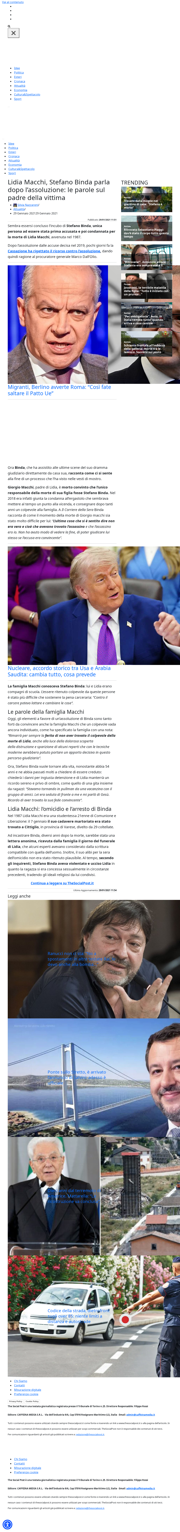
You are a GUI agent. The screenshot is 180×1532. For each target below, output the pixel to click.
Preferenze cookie (26, 1394)
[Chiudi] (13, 33)
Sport (17, 99)
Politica (19, 72)
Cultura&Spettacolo (27, 94)
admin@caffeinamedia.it (140, 1414)
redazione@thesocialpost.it (90, 1434)
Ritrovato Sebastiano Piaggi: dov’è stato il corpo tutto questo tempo (146, 233)
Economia (20, 90)
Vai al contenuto (13, 2)
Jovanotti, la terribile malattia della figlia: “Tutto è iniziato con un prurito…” (146, 291)
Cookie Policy (32, 1401)
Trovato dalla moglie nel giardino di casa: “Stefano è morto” (143, 204)
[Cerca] (9, 26)
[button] (7, 1524)
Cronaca (19, 81)
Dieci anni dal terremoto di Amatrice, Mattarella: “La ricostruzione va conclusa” (74, 1195)
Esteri (18, 77)
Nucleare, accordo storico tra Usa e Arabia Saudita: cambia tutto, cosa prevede (59, 671)
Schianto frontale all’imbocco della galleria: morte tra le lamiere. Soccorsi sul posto (144, 349)
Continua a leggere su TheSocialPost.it (62, 883)
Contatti (19, 1385)
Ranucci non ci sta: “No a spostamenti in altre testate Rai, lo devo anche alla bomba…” (81, 958)
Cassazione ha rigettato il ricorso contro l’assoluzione (54, 251)
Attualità (19, 86)
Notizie (127, 197)
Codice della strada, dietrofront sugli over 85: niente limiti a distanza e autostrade (79, 1316)
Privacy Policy (15, 1401)
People (127, 284)
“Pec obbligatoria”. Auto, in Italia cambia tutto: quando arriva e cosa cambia (143, 320)
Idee (17, 68)
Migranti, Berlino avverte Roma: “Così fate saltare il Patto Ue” (59, 390)
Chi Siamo (20, 1381)
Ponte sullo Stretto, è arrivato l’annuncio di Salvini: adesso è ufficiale (77, 1077)
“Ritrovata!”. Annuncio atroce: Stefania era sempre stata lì (145, 263)
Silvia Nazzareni (28, 205)
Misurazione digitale (27, 1390)
